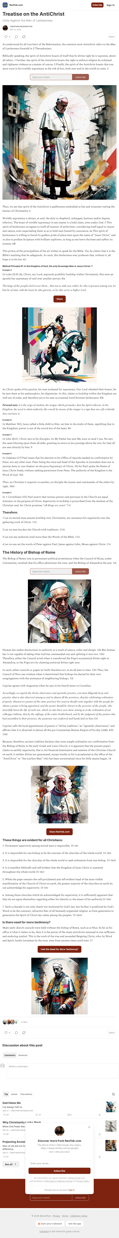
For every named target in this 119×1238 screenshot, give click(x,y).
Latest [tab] (14, 1094)
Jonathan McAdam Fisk (21, 26)
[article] (59, 1109)
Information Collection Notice (58, 1181)
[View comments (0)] (16, 37)
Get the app (74, 1223)
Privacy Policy (83, 1181)
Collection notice (78, 1215)
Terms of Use (74, 1178)
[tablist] (15, 1055)
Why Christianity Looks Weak (21, 1122)
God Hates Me (11, 1102)
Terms (65, 1215)
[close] (89, 1127)
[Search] (113, 1094)
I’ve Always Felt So (12, 1107)
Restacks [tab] (22, 1055)
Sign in (111, 5)
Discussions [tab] (26, 1094)
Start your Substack (51, 1223)
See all (9, 1164)
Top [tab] (6, 1094)
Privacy (56, 1215)
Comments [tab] (9, 1055)
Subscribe (97, 5)
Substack (44, 1231)
